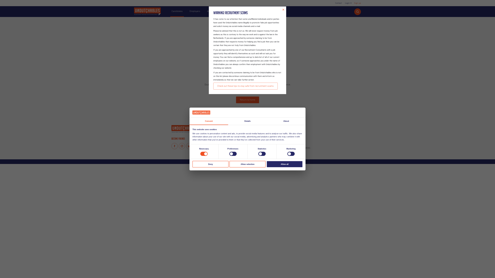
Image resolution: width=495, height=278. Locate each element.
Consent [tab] (209, 121)
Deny (210, 164)
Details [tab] (247, 121)
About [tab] (286, 121)
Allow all (284, 164)
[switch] (233, 154)
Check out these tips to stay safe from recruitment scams (245, 86)
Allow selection (247, 164)
